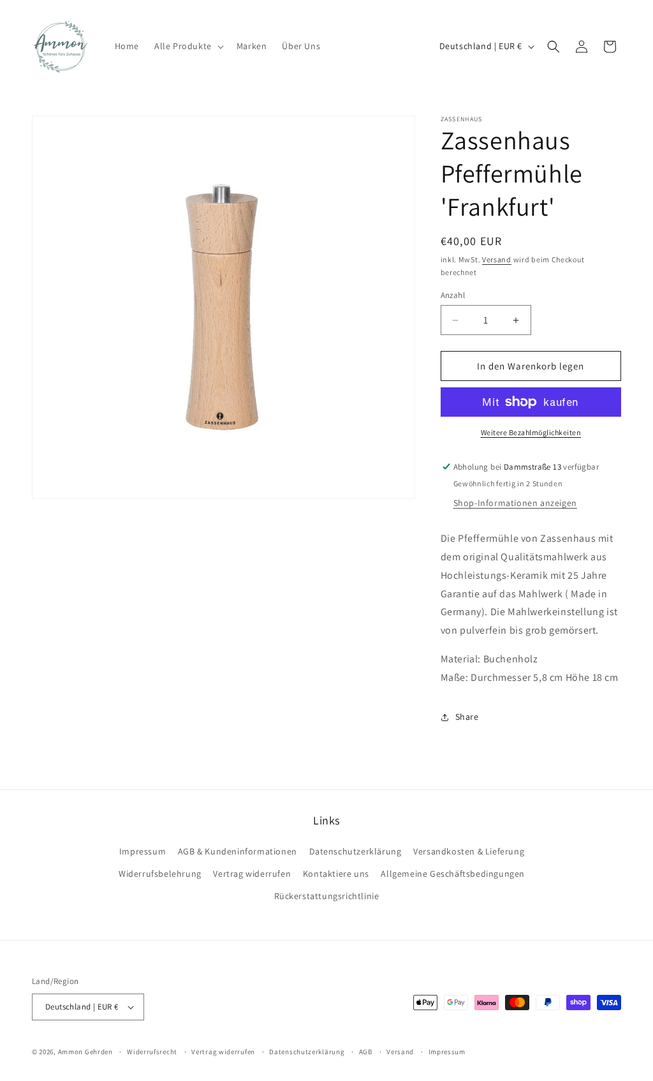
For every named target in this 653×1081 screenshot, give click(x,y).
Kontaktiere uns (336, 873)
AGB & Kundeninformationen (237, 851)
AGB (365, 1051)
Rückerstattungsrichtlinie (326, 896)
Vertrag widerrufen (252, 873)
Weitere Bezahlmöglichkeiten (531, 432)
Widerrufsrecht (152, 1051)
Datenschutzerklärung (355, 851)
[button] (188, 46)
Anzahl (453, 295)
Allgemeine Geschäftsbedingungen (453, 873)
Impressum (142, 851)
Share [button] (467, 716)
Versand (496, 259)
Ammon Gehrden (85, 1051)
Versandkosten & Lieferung (468, 851)
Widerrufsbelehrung (160, 873)
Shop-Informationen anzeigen (515, 503)
